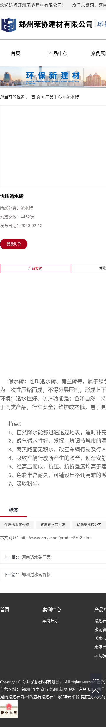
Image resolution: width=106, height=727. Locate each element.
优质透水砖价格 (16, 525)
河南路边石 (10, 697)
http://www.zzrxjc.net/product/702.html (56, 537)
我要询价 (14, 244)
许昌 (82, 689)
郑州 (26, 689)
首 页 (36, 97)
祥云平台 (71, 697)
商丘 (45, 689)
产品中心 (58, 53)
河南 (35, 689)
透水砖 (73, 97)
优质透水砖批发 (53, 525)
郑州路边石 (31, 697)
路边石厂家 (51, 697)
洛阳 (54, 689)
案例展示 (50, 621)
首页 (15, 53)
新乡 (63, 689)
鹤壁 (73, 689)
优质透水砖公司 (89, 525)
